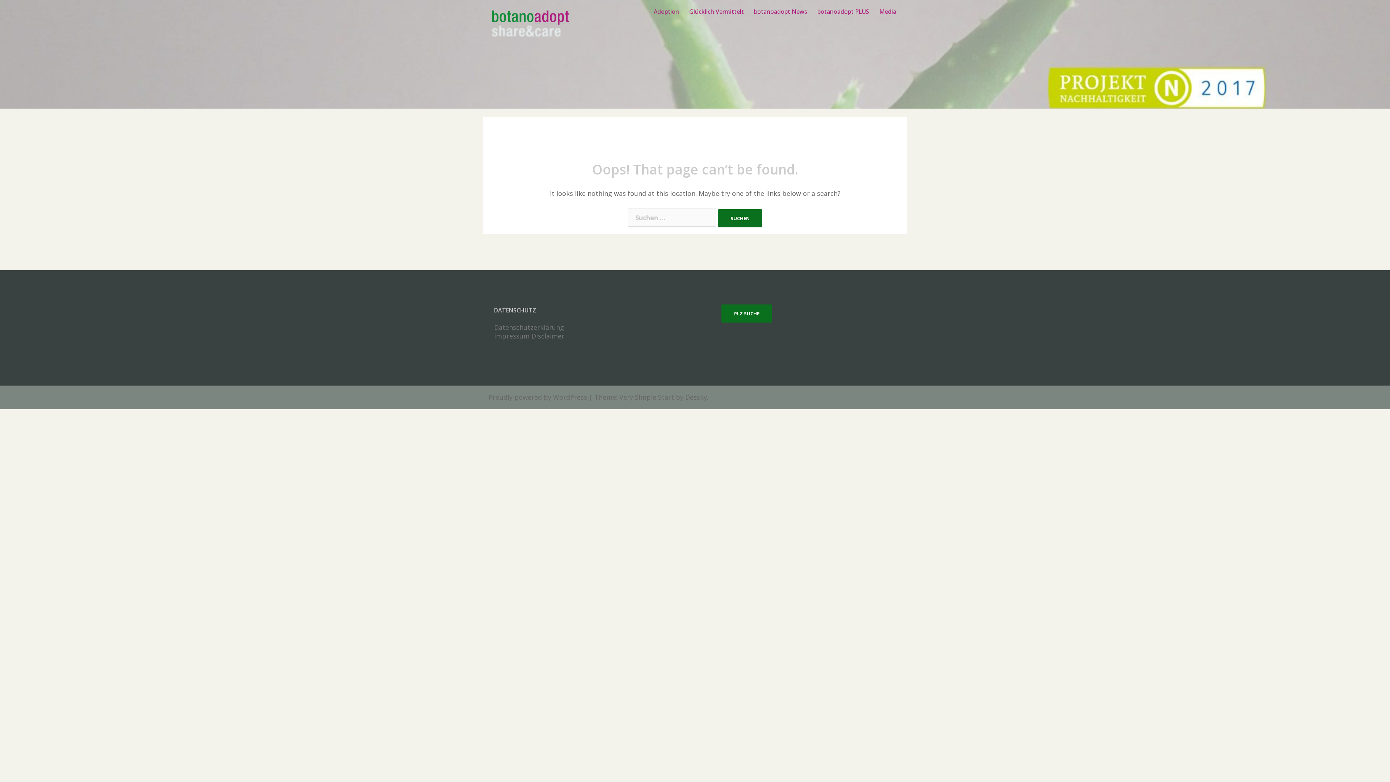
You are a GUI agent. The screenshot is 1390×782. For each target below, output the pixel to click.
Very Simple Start (646, 397)
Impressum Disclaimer (529, 336)
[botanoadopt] (530, 24)
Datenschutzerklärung (529, 327)
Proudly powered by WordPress (538, 397)
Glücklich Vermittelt (716, 12)
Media (887, 12)
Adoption (666, 12)
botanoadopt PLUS (843, 12)
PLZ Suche (746, 313)
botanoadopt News (780, 12)
